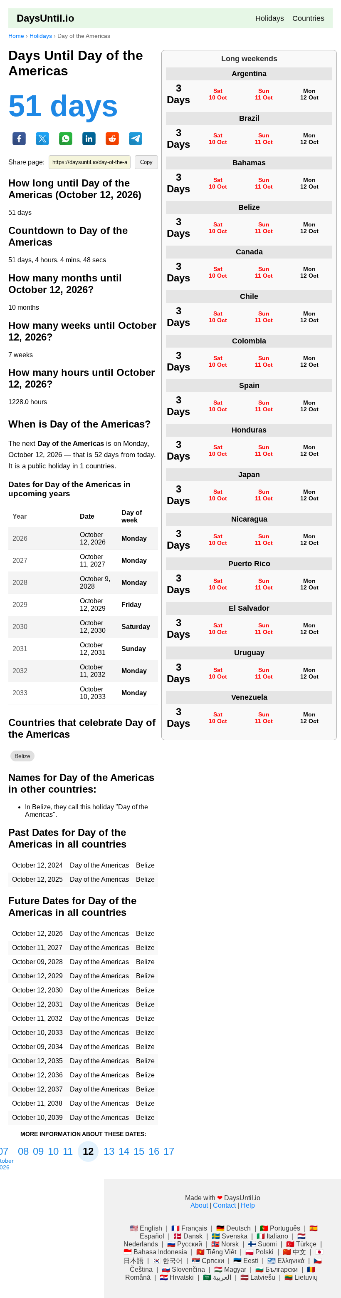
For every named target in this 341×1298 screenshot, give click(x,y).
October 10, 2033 (93, 693)
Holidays (269, 18)
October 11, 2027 (92, 560)
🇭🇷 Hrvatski (177, 1277)
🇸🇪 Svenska (229, 1236)
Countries (308, 18)
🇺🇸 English (146, 1228)
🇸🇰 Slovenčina (183, 1269)
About (199, 1205)
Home (16, 35)
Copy (146, 162)
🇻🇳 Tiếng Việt (216, 1252)
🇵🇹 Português (280, 1228)
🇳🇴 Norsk (225, 1244)
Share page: (26, 162)
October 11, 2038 (37, 1103)
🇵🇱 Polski (259, 1252)
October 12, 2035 (37, 1060)
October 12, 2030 (93, 626)
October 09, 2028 (37, 961)
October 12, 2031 (93, 649)
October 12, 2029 (93, 604)
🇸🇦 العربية (217, 1277)
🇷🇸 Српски (208, 1260)
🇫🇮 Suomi (262, 1244)
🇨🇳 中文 (294, 1252)
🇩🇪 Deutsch (233, 1228)
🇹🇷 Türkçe (301, 1244)
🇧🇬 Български (276, 1269)
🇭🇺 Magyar (230, 1269)
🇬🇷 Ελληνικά (285, 1260)
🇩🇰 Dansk (188, 1236)
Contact (224, 1205)
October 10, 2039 (37, 1117)
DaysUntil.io (45, 18)
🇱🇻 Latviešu (257, 1277)
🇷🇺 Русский (184, 1244)
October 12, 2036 (37, 1075)
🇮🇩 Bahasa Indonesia (155, 1252)
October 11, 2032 (92, 671)
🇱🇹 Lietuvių (301, 1277)
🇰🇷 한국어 (168, 1260)
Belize (22, 756)
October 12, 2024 (37, 865)
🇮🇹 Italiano (272, 1236)
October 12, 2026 (93, 538)
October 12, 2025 (37, 879)
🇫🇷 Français (189, 1228)
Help (248, 1205)
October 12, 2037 (37, 1089)
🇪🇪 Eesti (245, 1260)
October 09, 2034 (37, 1046)
